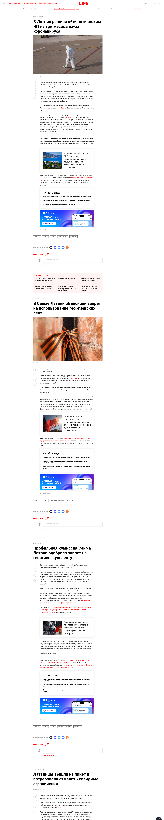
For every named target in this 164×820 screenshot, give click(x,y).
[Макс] (55, 247)
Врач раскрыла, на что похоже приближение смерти (91, 279)
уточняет (69, 117)
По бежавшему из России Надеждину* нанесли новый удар (90, 778)
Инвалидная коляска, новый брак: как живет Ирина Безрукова (67, 770)
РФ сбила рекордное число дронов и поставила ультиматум (89, 770)
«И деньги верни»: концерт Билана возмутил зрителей (44, 287)
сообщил (62, 108)
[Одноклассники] (67, 247)
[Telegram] (59, 247)
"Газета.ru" (73, 378)
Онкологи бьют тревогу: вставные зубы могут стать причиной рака (67, 288)
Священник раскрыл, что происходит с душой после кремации (89, 288)
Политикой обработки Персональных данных (66, 9)
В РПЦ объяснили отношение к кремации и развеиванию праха (45, 280)
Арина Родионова (46, 229)
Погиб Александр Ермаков (66, 278)
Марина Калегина (46, 719)
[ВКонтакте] (63, 247)
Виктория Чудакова (46, 493)
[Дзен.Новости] (51, 247)
